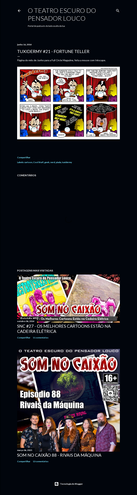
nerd (52, 162)
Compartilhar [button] (23, 157)
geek (46, 162)
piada (58, 162)
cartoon (28, 162)
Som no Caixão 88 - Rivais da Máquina (59, 455)
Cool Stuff (38, 162)
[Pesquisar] (118, 9)
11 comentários (40, 337)
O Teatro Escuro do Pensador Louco (62, 14)
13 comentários (40, 461)
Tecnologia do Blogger (71, 484)
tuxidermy (67, 162)
